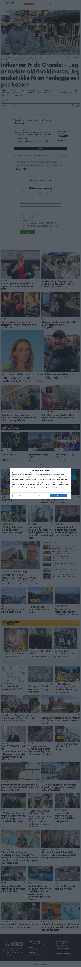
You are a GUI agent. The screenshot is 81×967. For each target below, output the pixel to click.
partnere (41, 477)
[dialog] (40, 483)
